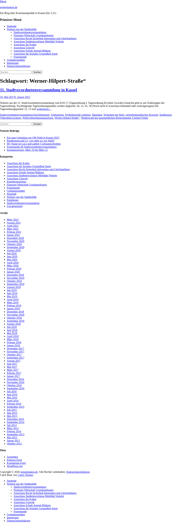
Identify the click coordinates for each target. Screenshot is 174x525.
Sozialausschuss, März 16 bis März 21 (27, 149)
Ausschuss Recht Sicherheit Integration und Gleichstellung (45, 38)
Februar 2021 (14, 231)
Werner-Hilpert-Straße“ (67, 117)
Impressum (13, 63)
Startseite (11, 26)
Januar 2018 (13, 345)
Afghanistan (57, 114)
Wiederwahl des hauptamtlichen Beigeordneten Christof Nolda (114, 117)
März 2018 (13, 339)
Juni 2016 (12, 394)
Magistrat (97, 114)
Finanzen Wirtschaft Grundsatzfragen (34, 35)
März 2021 (13, 228)
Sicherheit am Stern (113, 114)
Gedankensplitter (16, 59)
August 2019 (14, 287)
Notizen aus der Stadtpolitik (22, 29)
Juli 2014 (12, 425)
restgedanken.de (8, 7)
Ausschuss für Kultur (25, 44)
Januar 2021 (13, 235)
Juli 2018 (12, 327)
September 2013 (15, 434)
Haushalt (11, 193)
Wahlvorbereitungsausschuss (37, 117)
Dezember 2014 (15, 419)
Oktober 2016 (14, 385)
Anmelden (12, 456)
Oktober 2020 (14, 244)
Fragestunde (20, 56)
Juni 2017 (12, 363)
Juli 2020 (12, 253)
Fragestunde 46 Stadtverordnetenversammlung (32, 146)
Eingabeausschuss (16, 181)
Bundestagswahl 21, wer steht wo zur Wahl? (31, 140)
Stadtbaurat (165, 114)
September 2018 (15, 320)
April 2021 (13, 225)
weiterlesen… (44, 109)
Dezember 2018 (15, 311)
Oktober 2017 (14, 354)
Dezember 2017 (15, 348)
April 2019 (13, 299)
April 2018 (13, 336)
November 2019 (15, 277)
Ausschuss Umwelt (24, 47)
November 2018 (15, 314)
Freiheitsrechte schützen (78, 114)
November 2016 (15, 382)
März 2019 (13, 302)
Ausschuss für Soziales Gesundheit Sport (36, 53)
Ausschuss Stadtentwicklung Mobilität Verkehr (39, 41)
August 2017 (14, 360)
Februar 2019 (14, 305)
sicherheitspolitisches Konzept (142, 114)
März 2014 (13, 428)
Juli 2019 (12, 290)
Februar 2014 (14, 431)
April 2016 (13, 400)
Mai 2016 (12, 397)
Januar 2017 (13, 376)
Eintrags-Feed (14, 460)
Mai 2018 (12, 333)
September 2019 (15, 284)
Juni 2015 (12, 412)
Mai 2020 (12, 259)
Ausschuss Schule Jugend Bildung (32, 50)
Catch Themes (25, 475)
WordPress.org (15, 466)
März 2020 (13, 265)
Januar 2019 (13, 308)
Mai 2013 (12, 437)
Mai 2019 (12, 296)
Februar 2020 (14, 268)
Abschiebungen (41, 114)
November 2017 (15, 351)
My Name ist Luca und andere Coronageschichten (34, 143)
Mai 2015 (12, 416)
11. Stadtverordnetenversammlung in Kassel (38, 90)
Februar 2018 (14, 342)
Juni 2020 (12, 256)
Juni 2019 (12, 293)
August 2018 (14, 323)
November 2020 (15, 241)
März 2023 (13, 219)
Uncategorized (14, 206)
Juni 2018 (12, 330)
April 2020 (13, 262)
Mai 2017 (12, 366)
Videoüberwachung (10, 117)
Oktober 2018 (14, 317)
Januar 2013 (13, 440)
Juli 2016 (12, 391)
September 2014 (15, 422)
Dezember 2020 (15, 238)
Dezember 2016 (15, 379)
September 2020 (15, 247)
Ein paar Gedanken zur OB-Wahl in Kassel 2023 (33, 137)
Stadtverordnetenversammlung (30, 32)
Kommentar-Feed (16, 463)
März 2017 (13, 370)
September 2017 (15, 357)
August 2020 (14, 250)
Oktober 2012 (14, 443)
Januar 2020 (13, 271)
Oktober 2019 (14, 281)
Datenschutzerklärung (18, 66)
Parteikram (12, 200)
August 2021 (14, 222)
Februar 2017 (14, 373)
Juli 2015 (12, 409)
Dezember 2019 (15, 274)
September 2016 (15, 388)
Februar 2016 (14, 403)
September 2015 (15, 406)
